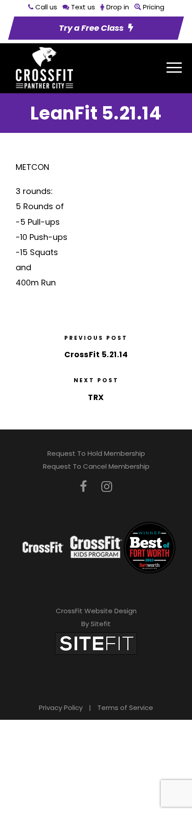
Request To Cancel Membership (96, 466)
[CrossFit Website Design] (96, 643)
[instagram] (106, 487)
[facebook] (83, 487)
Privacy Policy (61, 707)
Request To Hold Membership (96, 453)
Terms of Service (125, 707)
